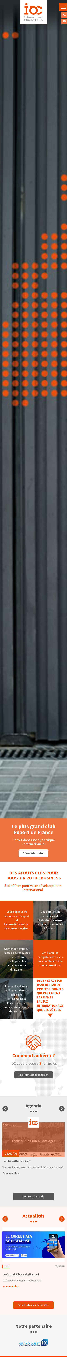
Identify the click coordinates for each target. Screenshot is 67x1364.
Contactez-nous (64, 21)
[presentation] (5, 1109)
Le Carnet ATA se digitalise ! (20, 1274)
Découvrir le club (33, 853)
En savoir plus (10, 1173)
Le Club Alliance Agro (16, 1161)
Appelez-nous (64, 15)
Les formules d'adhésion (33, 1075)
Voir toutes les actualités (33, 1305)
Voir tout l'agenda (33, 1196)
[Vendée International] (33, 12)
